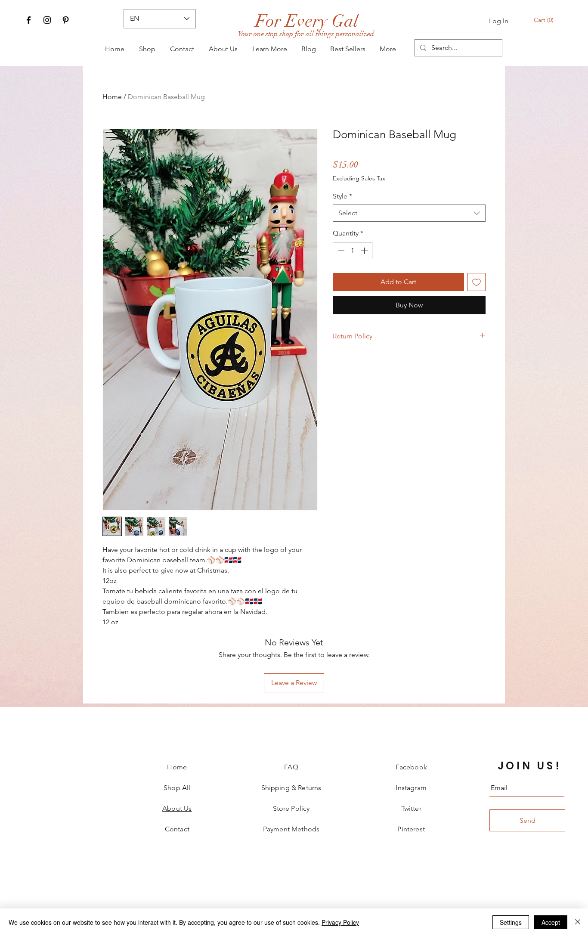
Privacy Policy (340, 922)
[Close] (578, 922)
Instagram (411, 788)
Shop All (177, 788)
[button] (544, 19)
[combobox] (409, 213)
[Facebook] (29, 20)
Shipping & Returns (291, 788)
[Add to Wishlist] (476, 282)
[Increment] (365, 250)
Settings (511, 922)
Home (112, 97)
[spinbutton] (352, 250)
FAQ (291, 767)
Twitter (411, 808)
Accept (551, 922)
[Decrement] (340, 250)
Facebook (411, 767)
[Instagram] (47, 20)
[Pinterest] (66, 20)
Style (342, 196)
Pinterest (410, 829)
